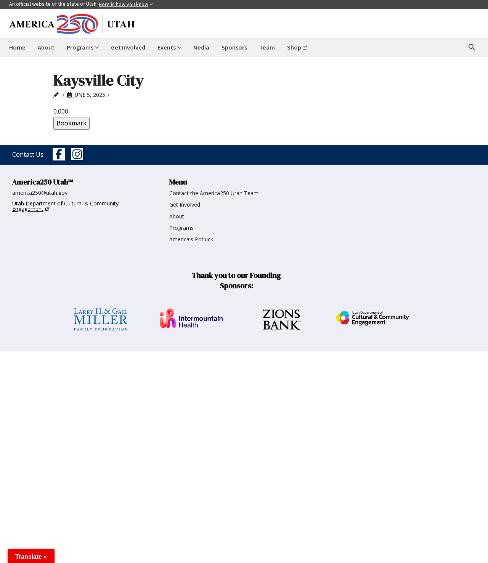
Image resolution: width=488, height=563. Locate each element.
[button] (31, 556)
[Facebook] (59, 154)
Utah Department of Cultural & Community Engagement (65, 206)
